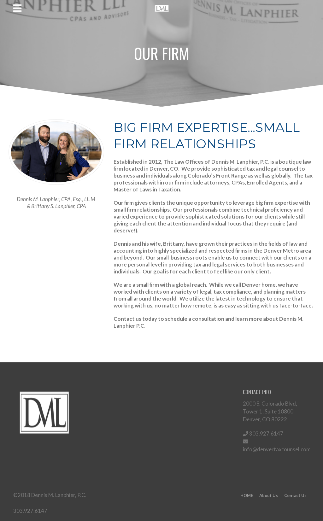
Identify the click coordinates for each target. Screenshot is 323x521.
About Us (268, 495)
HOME (246, 495)
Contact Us (295, 495)
